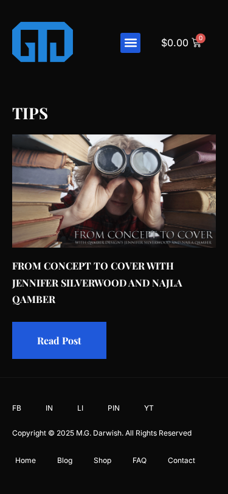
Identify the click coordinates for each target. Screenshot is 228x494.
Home (25, 460)
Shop (102, 460)
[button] (130, 43)
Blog (64, 460)
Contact (181, 460)
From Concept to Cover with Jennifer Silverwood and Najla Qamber (97, 282)
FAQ (140, 460)
